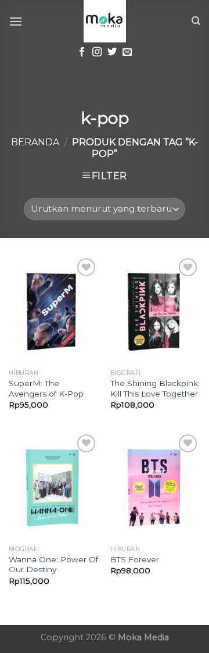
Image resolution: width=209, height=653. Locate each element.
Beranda (35, 142)
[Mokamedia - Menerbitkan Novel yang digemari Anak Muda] (104, 21)
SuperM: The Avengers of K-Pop (46, 388)
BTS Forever (134, 559)
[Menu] (16, 21)
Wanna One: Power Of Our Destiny (53, 565)
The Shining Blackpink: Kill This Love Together (155, 388)
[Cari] (196, 21)
